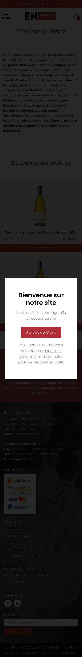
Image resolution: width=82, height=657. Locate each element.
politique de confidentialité (40, 362)
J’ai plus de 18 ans (41, 332)
